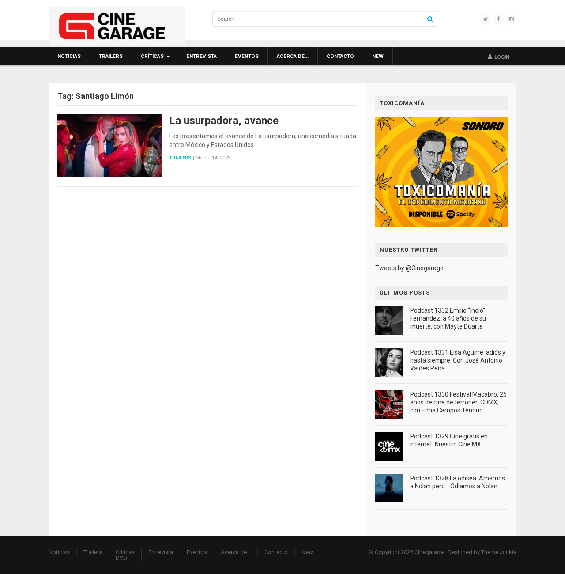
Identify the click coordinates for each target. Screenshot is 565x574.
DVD (121, 558)
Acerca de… (293, 56)
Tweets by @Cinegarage (409, 268)
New (378, 56)
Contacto (340, 56)
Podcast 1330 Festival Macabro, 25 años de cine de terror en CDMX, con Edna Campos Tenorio (458, 402)
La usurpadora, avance (224, 120)
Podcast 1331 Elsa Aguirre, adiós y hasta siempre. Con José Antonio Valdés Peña (457, 360)
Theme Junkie (498, 552)
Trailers (111, 56)
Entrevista (201, 56)
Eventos (247, 56)
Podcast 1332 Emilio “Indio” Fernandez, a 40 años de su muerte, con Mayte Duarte (448, 318)
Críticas (152, 56)
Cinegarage (429, 552)
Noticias (69, 56)
